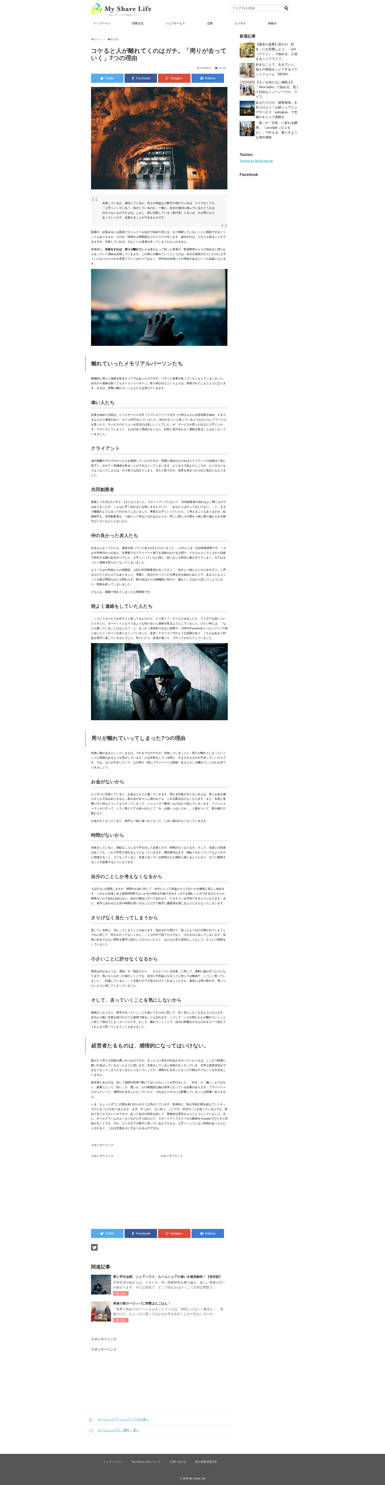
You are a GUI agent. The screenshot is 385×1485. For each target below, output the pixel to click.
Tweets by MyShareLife (256, 161)
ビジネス (240, 23)
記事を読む (120, 1293)
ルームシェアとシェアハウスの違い (123, 1419)
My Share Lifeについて (146, 1461)
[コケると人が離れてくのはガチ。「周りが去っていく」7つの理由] (207, 78)
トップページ (101, 23)
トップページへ (113, 1461)
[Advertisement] (124, 1186)
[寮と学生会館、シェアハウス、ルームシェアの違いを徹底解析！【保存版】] (101, 1285)
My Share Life (197, 1478)
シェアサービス (175, 23)
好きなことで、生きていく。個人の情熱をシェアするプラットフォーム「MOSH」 (276, 69)
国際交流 (137, 23)
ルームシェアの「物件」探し (118, 1430)
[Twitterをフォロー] (94, 1247)
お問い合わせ (177, 1461)
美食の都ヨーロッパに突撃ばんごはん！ (142, 1303)
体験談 (272, 23)
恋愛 (210, 23)
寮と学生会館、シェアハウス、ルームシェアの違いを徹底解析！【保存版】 (167, 1276)
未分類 (222, 68)
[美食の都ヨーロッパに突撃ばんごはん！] (101, 1311)
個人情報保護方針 (206, 1461)
